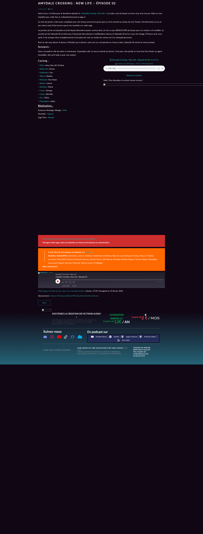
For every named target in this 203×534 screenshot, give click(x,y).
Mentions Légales (141, 350)
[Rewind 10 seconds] (66, 282)
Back (44, 303)
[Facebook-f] (72, 336)
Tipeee (88, 252)
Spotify (80, 296)
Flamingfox (44, 101)
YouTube (88, 296)
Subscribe (65, 286)
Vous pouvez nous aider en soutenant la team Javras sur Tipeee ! (70, 239)
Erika (51, 9)
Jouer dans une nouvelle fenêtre (71, 291)
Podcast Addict (64, 296)
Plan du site (139, 356)
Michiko (43, 87)
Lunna (42, 94)
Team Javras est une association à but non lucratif (100, 348)
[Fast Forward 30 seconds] (74, 282)
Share (74, 286)
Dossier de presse (141, 348)
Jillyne (42, 76)
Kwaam (51, 118)
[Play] (58, 281)
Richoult (43, 80)
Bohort (43, 83)
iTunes (96, 296)
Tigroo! (50, 114)
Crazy (42, 91)
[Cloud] (79, 336)
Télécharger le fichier (47, 291)
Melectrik (44, 69)
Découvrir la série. (134, 76)
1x (70, 282)
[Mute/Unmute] (63, 282)
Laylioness (44, 73)
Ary (41, 98)
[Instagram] (52, 336)
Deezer (54, 296)
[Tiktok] (65, 336)
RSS (74, 296)
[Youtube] (58, 336)
